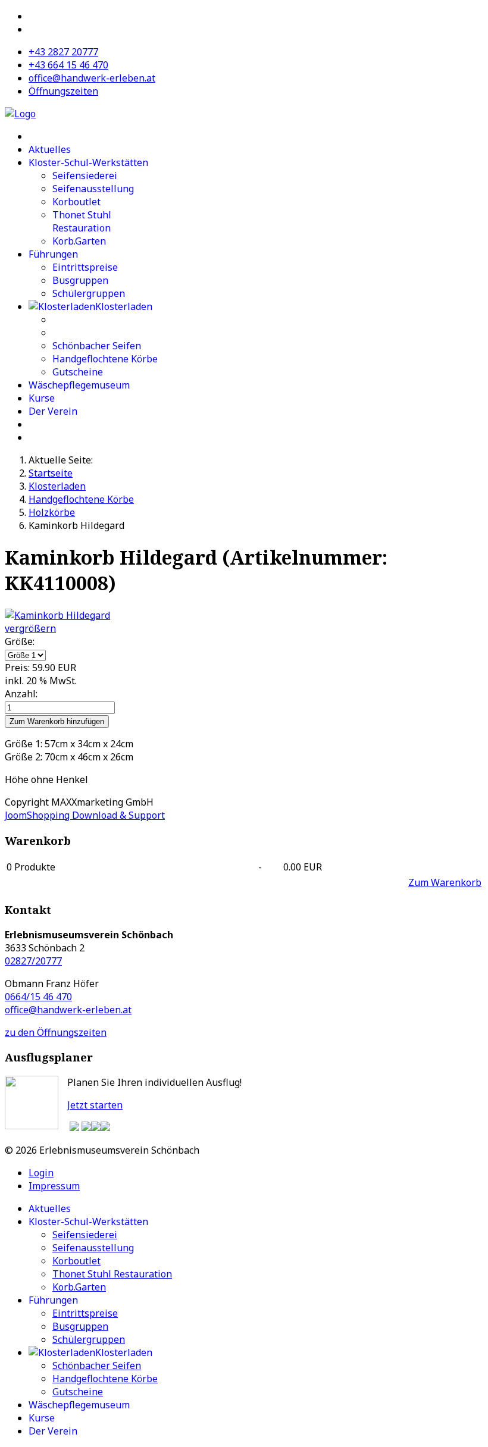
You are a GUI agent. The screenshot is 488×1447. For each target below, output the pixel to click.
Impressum (54, 1185)
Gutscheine (77, 371)
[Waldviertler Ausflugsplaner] (74, 1127)
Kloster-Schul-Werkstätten (88, 162)
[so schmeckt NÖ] (86, 1127)
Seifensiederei (84, 175)
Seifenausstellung (93, 188)
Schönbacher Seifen (96, 345)
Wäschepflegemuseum (79, 384)
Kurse (42, 398)
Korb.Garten (79, 241)
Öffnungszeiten (63, 91)
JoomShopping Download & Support (85, 815)
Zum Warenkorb (444, 882)
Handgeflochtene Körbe (105, 358)
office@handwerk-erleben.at (92, 77)
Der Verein (53, 411)
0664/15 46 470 (38, 996)
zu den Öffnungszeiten (56, 1032)
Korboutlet (76, 201)
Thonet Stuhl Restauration (81, 221)
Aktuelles (50, 149)
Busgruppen (80, 280)
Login (41, 1172)
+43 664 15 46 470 (68, 64)
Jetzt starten (95, 1104)
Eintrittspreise (85, 267)
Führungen (53, 254)
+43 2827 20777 (63, 51)
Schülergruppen (88, 293)
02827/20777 (33, 960)
